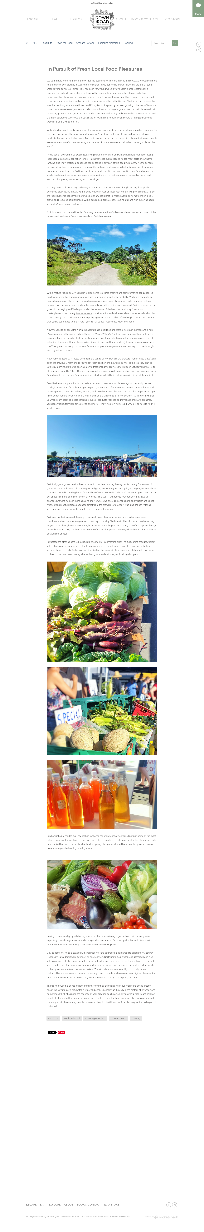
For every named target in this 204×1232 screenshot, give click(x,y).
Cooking (128, 42)
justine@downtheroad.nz (102, 3)
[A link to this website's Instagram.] (198, 50)
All (34, 42)
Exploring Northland (109, 42)
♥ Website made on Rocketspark (116, 1216)
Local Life (47, 42)
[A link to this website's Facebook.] (198, 44)
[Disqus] (102, 1070)
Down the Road (64, 42)
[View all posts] (27, 43)
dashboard (96, 1216)
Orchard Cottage (85, 42)
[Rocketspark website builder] (161, 1217)
